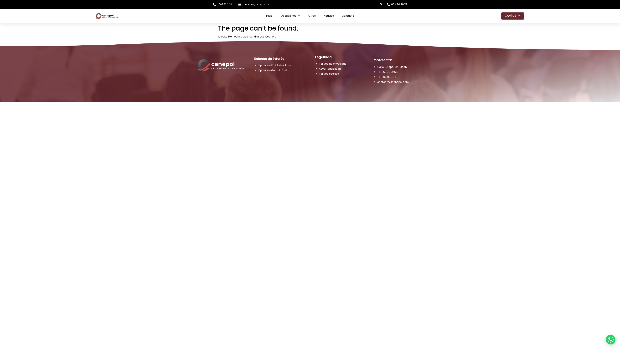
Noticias (329, 16)
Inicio (269, 16)
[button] (381, 4)
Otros (312, 16)
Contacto (348, 16)
